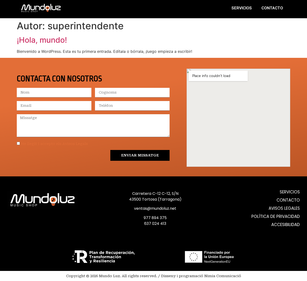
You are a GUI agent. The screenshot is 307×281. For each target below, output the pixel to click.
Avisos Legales (284, 208)
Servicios (241, 8)
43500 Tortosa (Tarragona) (155, 199)
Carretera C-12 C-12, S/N (155, 193)
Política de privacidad (275, 216)
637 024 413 (155, 223)
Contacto (272, 8)
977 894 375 (155, 218)
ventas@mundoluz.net (155, 208)
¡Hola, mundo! (42, 40)
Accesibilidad (285, 224)
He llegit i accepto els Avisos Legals (54, 144)
